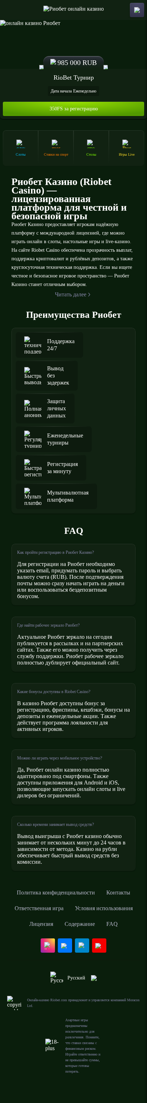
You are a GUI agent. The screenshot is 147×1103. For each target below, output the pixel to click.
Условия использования (104, 908)
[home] (74, 10)
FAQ (112, 924)
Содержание (80, 924)
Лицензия (41, 924)
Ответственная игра (39, 908)
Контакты (118, 892)
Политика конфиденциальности (56, 892)
